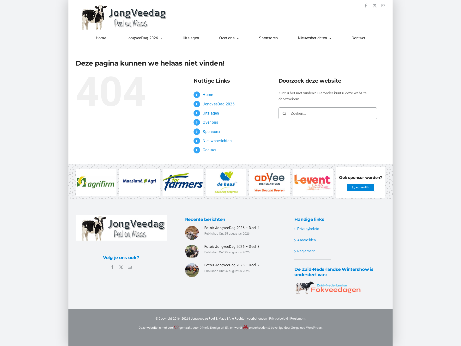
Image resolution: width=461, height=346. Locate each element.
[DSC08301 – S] (192, 246)
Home (208, 94)
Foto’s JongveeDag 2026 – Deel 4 (231, 228)
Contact (209, 150)
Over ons (210, 122)
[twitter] (375, 5)
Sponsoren (212, 131)
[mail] (383, 5)
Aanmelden (306, 240)
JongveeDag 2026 (218, 104)
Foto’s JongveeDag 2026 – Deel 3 (231, 246)
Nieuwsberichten (217, 141)
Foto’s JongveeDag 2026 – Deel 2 (231, 265)
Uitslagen (211, 113)
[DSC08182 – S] (192, 265)
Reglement (306, 251)
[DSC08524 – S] (192, 227)
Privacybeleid (308, 229)
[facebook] (366, 5)
